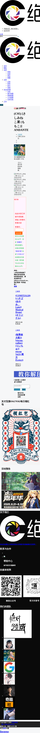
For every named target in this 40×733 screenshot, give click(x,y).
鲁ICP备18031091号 (8, 724)
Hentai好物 (7, 89)
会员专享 (7, 30)
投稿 (1, 105)
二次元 (20, 134)
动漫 (5, 70)
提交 (24, 389)
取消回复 (17, 389)
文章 (5, 80)
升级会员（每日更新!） (11, 29)
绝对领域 (14, 722)
